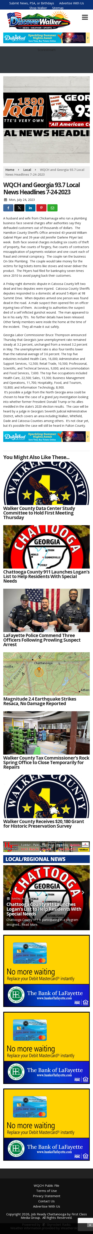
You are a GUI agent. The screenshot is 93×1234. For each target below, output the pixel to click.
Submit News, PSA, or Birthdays (31, 3)
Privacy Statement (46, 1196)
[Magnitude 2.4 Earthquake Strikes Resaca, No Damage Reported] (46, 674)
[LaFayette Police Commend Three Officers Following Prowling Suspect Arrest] (46, 610)
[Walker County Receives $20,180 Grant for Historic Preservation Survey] (46, 796)
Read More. (30, 924)
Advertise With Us (71, 3)
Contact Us (46, 1201)
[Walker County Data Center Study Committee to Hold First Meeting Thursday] (46, 483)
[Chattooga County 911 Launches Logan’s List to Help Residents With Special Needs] (46, 547)
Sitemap (58, 8)
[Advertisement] (46, 38)
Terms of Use (46, 1190)
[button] (85, 17)
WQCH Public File (46, 1185)
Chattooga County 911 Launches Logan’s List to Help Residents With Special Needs (43, 909)
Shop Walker (38, 8)
